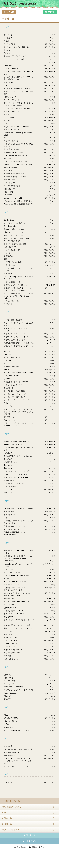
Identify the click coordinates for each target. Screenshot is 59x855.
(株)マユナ (8, 675)
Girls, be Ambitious (11, 226)
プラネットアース (10, 641)
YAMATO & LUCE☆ (11, 718)
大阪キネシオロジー (11, 180)
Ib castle (7, 50)
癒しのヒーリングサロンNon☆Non (17, 127)
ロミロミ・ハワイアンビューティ (16, 766)
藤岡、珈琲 (8, 634)
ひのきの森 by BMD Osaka (14, 614)
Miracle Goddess (10, 693)
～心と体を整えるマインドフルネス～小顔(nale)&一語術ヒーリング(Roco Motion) (19, 296)
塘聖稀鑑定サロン (10, 462)
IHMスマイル (9, 38)
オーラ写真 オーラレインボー (15, 177)
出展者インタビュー (11, 830)
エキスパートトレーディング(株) (16, 161)
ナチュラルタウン (10, 512)
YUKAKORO (8, 727)
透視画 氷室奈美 (10, 480)
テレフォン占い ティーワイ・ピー (17, 471)
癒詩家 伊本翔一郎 (11, 130)
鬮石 (5, 259)
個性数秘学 (8, 304)
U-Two (6, 724)
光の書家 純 (9, 599)
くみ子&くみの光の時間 (13, 262)
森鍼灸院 (7, 699)
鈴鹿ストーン (9, 388)
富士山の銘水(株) (10, 637)
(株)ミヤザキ (8, 678)
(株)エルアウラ (38, 847)
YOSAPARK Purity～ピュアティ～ (16, 730)
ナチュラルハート (10, 515)
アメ (5, 85)
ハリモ (6, 579)
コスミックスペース (11, 301)
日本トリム (8, 518)
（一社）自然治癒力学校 (13, 320)
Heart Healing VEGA (11, 561)
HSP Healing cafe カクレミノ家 (16, 155)
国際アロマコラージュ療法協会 (15, 285)
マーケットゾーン (10, 684)
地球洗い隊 (8, 453)
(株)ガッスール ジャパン (13, 232)
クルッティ (8, 274)
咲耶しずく (8, 351)
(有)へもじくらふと (11, 659)
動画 (4, 812)
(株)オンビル (8, 192)
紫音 (5, 364)
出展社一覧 (7, 824)
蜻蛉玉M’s (8, 493)
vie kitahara (8, 195)
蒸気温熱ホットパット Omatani (16, 382)
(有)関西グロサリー (11, 247)
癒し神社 (7, 121)
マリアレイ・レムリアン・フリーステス (19, 690)
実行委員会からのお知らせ (13, 807)
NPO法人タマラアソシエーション (16, 441)
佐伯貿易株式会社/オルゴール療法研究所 (19, 343)
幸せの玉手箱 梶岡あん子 (14, 357)
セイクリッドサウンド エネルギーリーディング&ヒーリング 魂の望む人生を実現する (19, 411)
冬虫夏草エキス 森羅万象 (14, 483)
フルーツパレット (10, 644)
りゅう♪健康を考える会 (12, 752)
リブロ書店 (8, 746)
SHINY (6, 370)
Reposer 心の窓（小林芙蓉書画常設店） (19, 204)
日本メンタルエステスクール (14, 526)
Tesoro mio (8, 465)
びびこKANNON (10, 617)
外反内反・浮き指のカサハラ (14, 229)
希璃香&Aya (8, 256)
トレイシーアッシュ (11, 490)
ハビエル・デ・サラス (12, 572)
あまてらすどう (10, 82)
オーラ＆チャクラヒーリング (14, 174)
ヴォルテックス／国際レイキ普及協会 (18, 201)
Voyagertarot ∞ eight (13, 198)
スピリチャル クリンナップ (14, 394)
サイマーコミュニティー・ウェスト (17, 337)
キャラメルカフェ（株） (13, 250)
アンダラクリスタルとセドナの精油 (17, 108)
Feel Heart (8, 631)
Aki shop (7, 53)
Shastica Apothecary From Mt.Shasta (18, 373)
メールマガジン (29, 841)
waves (6, 138)
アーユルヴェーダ (10, 35)
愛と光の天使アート (11, 44)
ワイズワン (8, 782)
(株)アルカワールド (11, 97)
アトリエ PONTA (11, 68)
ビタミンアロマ (10, 605)
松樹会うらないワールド (13, 385)
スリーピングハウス (11, 406)
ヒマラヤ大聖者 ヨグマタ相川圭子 (17, 625)
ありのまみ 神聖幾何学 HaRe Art (17, 88)
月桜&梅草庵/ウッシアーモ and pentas (18, 456)
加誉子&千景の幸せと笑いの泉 (15, 244)
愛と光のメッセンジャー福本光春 (16, 47)
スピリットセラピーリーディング (16, 400)
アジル (6, 62)
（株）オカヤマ (10, 183)
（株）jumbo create (11, 376)
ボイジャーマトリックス (13, 650)
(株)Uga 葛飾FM (10, 721)
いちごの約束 (9, 118)
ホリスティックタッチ (12, 653)
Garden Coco (9, 220)
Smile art (7, 403)
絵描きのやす (9, 158)
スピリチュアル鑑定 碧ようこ (15, 397)
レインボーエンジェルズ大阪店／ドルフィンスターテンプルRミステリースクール (19, 761)
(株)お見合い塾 (9, 189)
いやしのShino (9, 124)
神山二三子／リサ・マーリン (14, 235)
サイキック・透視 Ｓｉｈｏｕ (15, 334)
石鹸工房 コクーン (11, 417)
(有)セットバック (10, 420)
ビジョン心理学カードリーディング (17, 602)
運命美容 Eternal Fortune (14, 152)
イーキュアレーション (12, 111)
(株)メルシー (8, 696)
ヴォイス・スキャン (11, 141)
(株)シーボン (8, 354)
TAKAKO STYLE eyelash (13, 444)
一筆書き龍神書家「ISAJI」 (14, 611)
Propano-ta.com (10, 646)
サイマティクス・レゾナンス (14, 340)
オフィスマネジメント (12, 186)
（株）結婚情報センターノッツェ (16, 282)
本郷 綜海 (7, 656)
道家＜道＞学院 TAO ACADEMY (16, 477)
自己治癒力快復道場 (11, 367)
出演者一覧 (7, 818)
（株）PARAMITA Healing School (16, 576)
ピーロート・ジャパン (12, 585)
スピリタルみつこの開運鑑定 (14, 391)
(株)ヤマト (8, 715)
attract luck (8, 65)
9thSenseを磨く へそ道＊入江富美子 (18, 509)
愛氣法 (6, 41)
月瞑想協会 (8, 459)
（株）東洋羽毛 (10, 487)
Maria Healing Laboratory (13, 687)
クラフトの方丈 (10, 265)
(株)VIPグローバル (11, 608)
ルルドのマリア (10, 755)
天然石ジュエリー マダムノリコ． (17, 474)
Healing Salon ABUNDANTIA (15, 581)
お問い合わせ (29, 835)
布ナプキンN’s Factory (12, 529)
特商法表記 (21, 847)
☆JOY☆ (7, 379)
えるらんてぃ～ (10, 171)
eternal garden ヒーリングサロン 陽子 (18, 165)
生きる (6, 114)
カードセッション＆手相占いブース (17, 223)
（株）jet (7, 361)
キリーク (7, 253)
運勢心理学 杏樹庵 (11, 149)
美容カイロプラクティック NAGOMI (18, 628)
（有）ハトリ (9, 569)
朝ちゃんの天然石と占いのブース (16, 56)
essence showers (10, 167)
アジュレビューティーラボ (14, 59)
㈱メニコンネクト (10, 681)
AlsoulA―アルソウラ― (12, 100)
